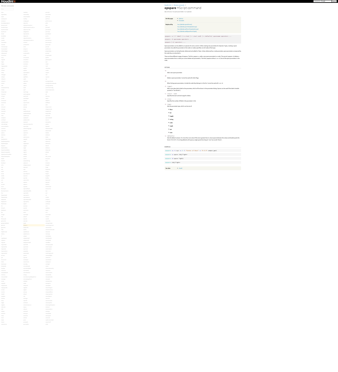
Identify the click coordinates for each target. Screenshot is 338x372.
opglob (25, 145)
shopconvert (48, 107)
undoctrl (48, 199)
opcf (24, 90)
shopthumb (48, 111)
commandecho (4, 126)
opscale (25, 219)
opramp (25, 206)
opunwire (25, 249)
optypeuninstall (27, 242)
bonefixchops (4, 27)
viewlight (48, 264)
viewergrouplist (49, 244)
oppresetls (25, 193)
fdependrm (4, 201)
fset (2, 216)
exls (2, 182)
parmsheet (48, 14)
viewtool (47, 307)
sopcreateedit (49, 117)
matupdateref (4, 272)
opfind (24, 135)
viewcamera (48, 227)
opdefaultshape (27, 113)
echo (2, 165)
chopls (2, 90)
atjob (2, 16)
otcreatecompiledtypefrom (29, 277)
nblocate (3, 307)
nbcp (2, 300)
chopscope (3, 92)
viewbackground (49, 225)
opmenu (25, 171)
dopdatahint (4, 139)
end (2, 169)
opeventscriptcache (28, 124)
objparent (25, 36)
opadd (24, 68)
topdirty (47, 184)
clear (2, 115)
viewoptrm (48, 283)
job (2, 257)
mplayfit (3, 283)
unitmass (48, 203)
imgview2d (3, 244)
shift (47, 105)
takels (47, 137)
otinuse (25, 292)
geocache (3, 221)
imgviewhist (4, 247)
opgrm (25, 152)
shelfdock (48, 102)
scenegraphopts (49, 81)
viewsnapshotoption (50, 305)
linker (2, 262)
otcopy (25, 274)
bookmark (3, 31)
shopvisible (48, 113)
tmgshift (47, 176)
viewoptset (48, 285)
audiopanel (4, 19)
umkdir (47, 197)
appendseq (3, 14)
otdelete (25, 281)
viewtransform (49, 309)
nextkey (25, 19)
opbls (24, 79)
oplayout (25, 163)
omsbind (25, 51)
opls (24, 169)
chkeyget (3, 74)
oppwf (24, 203)
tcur (46, 154)
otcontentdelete (27, 268)
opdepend (25, 117)
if (1, 236)
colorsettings (4, 124)
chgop (2, 64)
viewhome (48, 257)
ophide (25, 156)
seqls (47, 92)
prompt (47, 53)
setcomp (48, 96)
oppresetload (26, 188)
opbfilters (25, 77)
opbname (25, 81)
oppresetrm (26, 195)
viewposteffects (49, 292)
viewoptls (48, 279)
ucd (46, 193)
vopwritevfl (48, 322)
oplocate (25, 167)
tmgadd (47, 165)
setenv (47, 98)
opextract (25, 133)
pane (24, 320)
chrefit (2, 98)
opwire (25, 255)
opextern (25, 130)
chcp (2, 57)
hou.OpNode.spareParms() (184, 24)
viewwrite (48, 317)
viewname (48, 270)
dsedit (2, 158)
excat (2, 173)
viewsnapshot (49, 302)
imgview (3, 242)
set (46, 94)
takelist (47, 133)
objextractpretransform (29, 27)
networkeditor (26, 16)
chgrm (2, 68)
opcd (24, 87)
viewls (47, 266)
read (47, 66)
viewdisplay (48, 236)
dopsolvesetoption (5, 156)
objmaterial (26, 34)
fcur (2, 193)
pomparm (48, 38)
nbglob (3, 305)
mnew (2, 281)
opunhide (25, 244)
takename (48, 143)
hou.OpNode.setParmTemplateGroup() (188, 29)
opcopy (25, 107)
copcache (3, 130)
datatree (3, 135)
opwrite (25, 257)
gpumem (3, 227)
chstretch (3, 111)
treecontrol (48, 188)
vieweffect (48, 242)
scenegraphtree (49, 85)
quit (46, 62)
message (3, 279)
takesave (48, 148)
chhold (2, 70)
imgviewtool (4, 253)
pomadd (48, 27)
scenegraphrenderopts (51, 83)
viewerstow (48, 251)
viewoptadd (48, 274)
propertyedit (48, 55)
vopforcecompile (50, 320)
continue (3, 128)
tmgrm (47, 173)
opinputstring (26, 160)
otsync (24, 307)
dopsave (3, 145)
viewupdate (48, 313)
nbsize (2, 322)
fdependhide (4, 197)
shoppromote (49, 109)
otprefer (25, 300)
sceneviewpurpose (50, 90)
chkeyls (3, 77)
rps (46, 79)
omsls (24, 55)
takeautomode (49, 128)
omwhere (25, 64)
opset (24, 223)
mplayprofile (4, 287)
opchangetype (26, 94)
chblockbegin (4, 51)
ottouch (25, 309)
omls (24, 46)
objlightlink (26, 31)
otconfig (25, 264)
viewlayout (48, 262)
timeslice (48, 163)
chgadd (3, 59)
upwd (47, 210)
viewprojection (49, 294)
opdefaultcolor (26, 111)
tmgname (48, 169)
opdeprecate (26, 120)
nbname (3, 313)
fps (2, 212)
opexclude (25, 126)
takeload (48, 135)
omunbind (25, 62)
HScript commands (179, 5)
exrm (2, 186)
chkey (2, 72)
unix (47, 206)
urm (47, 212)
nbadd (2, 294)
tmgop (47, 171)
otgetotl (25, 287)
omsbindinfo (26, 53)
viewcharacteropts (50, 229)
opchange (25, 92)
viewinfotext (48, 259)
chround (3, 107)
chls (2, 85)
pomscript (48, 44)
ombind (25, 42)
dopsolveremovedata (6, 154)
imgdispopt (4, 238)
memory (3, 274)
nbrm (2, 317)
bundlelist (3, 36)
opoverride (26, 180)
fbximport (3, 188)
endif (2, 171)
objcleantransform (27, 25)
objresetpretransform (28, 40)
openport (25, 122)
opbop (24, 83)
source (47, 120)
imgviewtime (4, 251)
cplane (2, 133)
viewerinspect (49, 247)
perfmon (48, 19)
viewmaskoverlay (50, 268)
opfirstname (26, 137)
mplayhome (4, 285)
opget (24, 141)
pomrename (48, 42)
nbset (2, 320)
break (2, 34)
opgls (24, 148)
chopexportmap (5, 87)
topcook (47, 182)
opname (25, 176)
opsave (25, 216)
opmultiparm (26, 173)
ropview (47, 77)
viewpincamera (49, 290)
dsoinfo (3, 160)
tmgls (47, 167)
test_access (48, 156)
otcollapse (25, 259)
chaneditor (3, 42)
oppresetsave (26, 197)
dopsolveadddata (5, 150)
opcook (25, 105)
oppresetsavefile (27, 199)
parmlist (47, 12)
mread (2, 290)
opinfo (24, 158)
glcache (3, 225)
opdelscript (26, 115)
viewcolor (48, 232)
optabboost (26, 232)
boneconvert (4, 25)
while (47, 324)
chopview (3, 94)
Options (181, 18)
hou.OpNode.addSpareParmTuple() (187, 31)
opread (25, 208)
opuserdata (26, 253)
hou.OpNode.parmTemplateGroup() (187, 27)
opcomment (26, 102)
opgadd (25, 139)
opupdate (25, 251)
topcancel (48, 180)
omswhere (25, 59)
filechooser (3, 203)
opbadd (25, 74)
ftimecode (3, 219)
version (47, 216)
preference (48, 49)
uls (46, 195)
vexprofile (48, 221)
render (47, 70)
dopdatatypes (4, 143)
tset (46, 191)
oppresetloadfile (27, 191)
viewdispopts (49, 238)
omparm (25, 49)
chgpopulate (4, 66)
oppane (25, 182)
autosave (3, 21)
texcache (48, 158)
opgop (24, 150)
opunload (25, 247)
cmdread (3, 120)
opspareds (25, 227)
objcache (25, 23)
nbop (2, 315)
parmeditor (26, 324)
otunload (25, 311)
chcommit (3, 55)
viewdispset (48, 240)
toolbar (47, 178)
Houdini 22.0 (168, 5)
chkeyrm (3, 81)
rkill (46, 74)
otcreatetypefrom (27, 279)
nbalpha (3, 296)
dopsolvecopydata (5, 152)
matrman (3, 270)
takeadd (47, 126)
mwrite (3, 292)
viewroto (48, 298)
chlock (2, 83)
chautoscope (4, 46)
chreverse (3, 102)
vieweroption (49, 249)
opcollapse (26, 98)
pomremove (48, 40)
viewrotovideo (49, 300)
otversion (25, 315)
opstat (24, 229)
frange (2, 214)
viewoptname (49, 281)
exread (2, 184)
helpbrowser (4, 232)
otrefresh (25, 302)
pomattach (48, 29)
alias (2, 12)
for (2, 206)
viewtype (48, 311)
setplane (47, 100)
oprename (25, 210)
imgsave (3, 240)
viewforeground (49, 253)
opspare (25, 225)
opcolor (25, 100)
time (47, 160)
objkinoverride (26, 29)
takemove (48, 141)
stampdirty (48, 122)
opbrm (25, 85)
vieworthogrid (49, 287)
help (2, 229)
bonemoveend (4, 29)
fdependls (3, 199)
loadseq (3, 268)
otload (24, 294)
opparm (25, 184)
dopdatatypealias (5, 141)
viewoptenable (49, 277)
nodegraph (26, 21)
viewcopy (48, 234)
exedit (2, 176)
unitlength (48, 201)
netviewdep (26, 14)
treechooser (48, 186)
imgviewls (3, 249)
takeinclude (48, 130)
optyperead (26, 240)
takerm (47, 145)
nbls (2, 309)
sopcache (48, 115)
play (47, 25)
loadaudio (3, 266)
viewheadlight (49, 255)
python (47, 57)
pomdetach (48, 34)
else (2, 167)
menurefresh (4, 277)
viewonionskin (49, 272)
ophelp (25, 154)
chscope (3, 109)
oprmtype (25, 214)
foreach (3, 208)
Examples (181, 20)
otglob (24, 290)
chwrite (3, 113)
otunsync (25, 313)
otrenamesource (27, 305)
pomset (47, 46)
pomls (47, 36)
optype (25, 236)
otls (24, 296)
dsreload (3, 163)
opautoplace (26, 72)
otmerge (25, 298)
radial (47, 64)
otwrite (25, 317)
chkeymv (3, 79)
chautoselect (4, 49)
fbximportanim (4, 191)
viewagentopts (49, 223)
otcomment (26, 262)
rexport (47, 72)
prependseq (48, 51)
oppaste (25, 186)
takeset (47, 152)
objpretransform (27, 38)
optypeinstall (26, 238)
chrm (2, 105)
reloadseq (48, 68)
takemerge (48, 139)
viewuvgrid (48, 315)
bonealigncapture (5, 23)
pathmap (48, 16)
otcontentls (26, 270)
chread (3, 96)
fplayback (3, 210)
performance (49, 21)
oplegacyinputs (27, 165)
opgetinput (26, 143)
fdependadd (4, 195)
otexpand (25, 285)
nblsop (2, 311)
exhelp (2, 178)
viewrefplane (49, 296)
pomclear (48, 31)
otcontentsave (26, 272)
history (2, 234)
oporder (25, 178)
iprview (3, 255)
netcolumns (4, 324)
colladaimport (4, 122)
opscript (25, 221)
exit (2, 180)
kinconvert (3, 259)
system (47, 124)
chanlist (3, 44)
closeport (3, 117)
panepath (25, 322)
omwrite (25, 66)
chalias (3, 40)
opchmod (25, 96)
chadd (180, 168)
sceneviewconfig (49, 87)
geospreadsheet (5, 223)
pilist (47, 23)
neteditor (25, 12)
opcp (24, 109)
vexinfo (47, 219)
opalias (25, 70)
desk (2, 137)
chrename (3, 100)
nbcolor (3, 298)
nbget (2, 302)
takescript (48, 150)
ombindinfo (26, 44)
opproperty (26, 201)
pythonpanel (48, 59)
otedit (24, 283)
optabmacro (26, 234)
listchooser (3, 264)
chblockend (4, 53)
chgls (2, 62)
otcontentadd (26, 266)
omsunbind (26, 57)
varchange (48, 214)
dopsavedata (4, 148)
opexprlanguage (27, 128)
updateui (48, 208)
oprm (24, 212)
